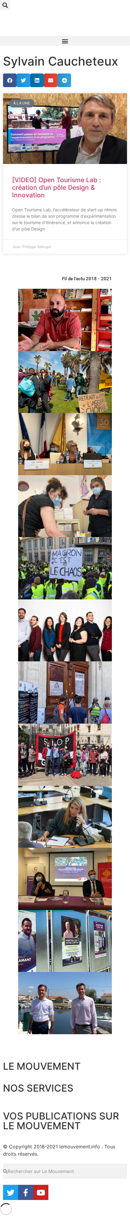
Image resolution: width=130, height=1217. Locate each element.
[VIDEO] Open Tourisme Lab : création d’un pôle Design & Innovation (56, 187)
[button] (5, 5)
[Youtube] (40, 1192)
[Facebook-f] (25, 1192)
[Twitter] (10, 1192)
